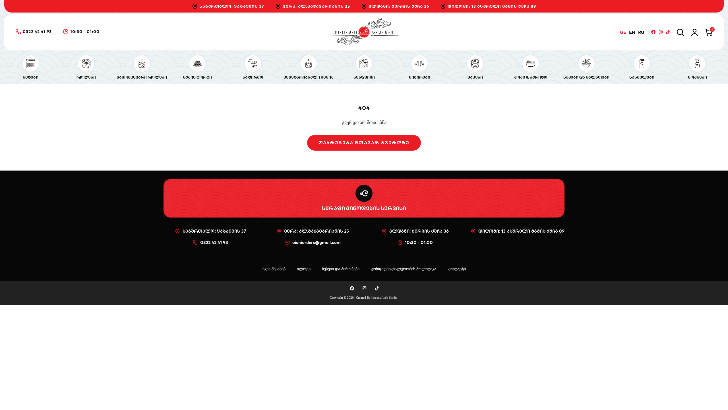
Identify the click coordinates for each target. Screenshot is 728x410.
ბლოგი (304, 269)
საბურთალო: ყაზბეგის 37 (231, 6)
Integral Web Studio (384, 297)
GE (623, 32)
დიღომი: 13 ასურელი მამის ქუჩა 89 (492, 6)
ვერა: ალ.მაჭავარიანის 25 (316, 6)
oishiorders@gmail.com (316, 242)
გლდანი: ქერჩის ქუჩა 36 (399, 6)
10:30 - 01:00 (85, 31)
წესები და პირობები (340, 269)
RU (641, 32)
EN (632, 32)
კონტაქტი (457, 269)
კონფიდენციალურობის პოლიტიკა (403, 269)
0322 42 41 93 (37, 31)
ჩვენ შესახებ (274, 269)
